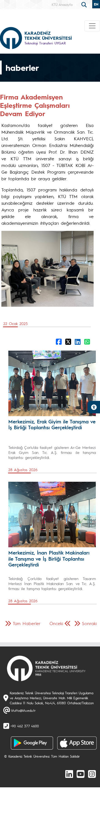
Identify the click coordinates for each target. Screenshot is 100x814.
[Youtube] (80, 774)
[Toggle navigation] (92, 25)
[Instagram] (92, 774)
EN (96, 4)
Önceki (56, 623)
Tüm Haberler (27, 623)
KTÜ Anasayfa (62, 4)
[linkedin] (69, 774)
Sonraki (89, 623)
